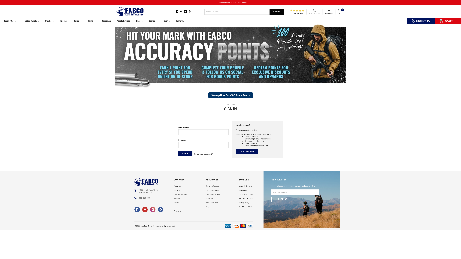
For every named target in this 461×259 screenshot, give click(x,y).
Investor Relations (180, 194)
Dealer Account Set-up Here (247, 130)
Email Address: (183, 127)
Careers (177, 190)
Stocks (48, 20)
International (423, 21)
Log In (241, 186)
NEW (166, 20)
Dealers (449, 21)
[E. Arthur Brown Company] (146, 182)
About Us (177, 186)
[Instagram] (185, 11)
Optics (76, 20)
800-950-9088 (144, 198)
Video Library (210, 198)
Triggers (63, 20)
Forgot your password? (203, 154)
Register (249, 186)
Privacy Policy (244, 203)
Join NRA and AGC (245, 207)
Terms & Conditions (246, 194)
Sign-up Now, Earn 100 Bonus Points (230, 95)
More (138, 20)
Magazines (106, 20)
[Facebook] (177, 11)
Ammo (90, 20)
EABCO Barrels (31, 20)
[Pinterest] (190, 11)
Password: (182, 140)
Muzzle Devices (123, 20)
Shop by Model (10, 20)
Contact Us (243, 190)
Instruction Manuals (213, 194)
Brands (152, 20)
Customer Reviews (212, 186)
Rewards (180, 20)
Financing (177, 211)
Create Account (247, 152)
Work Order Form (212, 203)
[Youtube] (181, 11)
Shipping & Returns (246, 198)
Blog (207, 207)
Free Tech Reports (212, 190)
